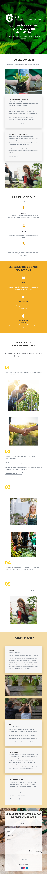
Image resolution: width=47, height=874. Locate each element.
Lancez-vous (36, 851)
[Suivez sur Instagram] (24, 868)
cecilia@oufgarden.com (24, 864)
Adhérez (15, 799)
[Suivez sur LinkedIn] (27, 868)
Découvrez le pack (13, 473)
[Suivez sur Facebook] (22, 868)
